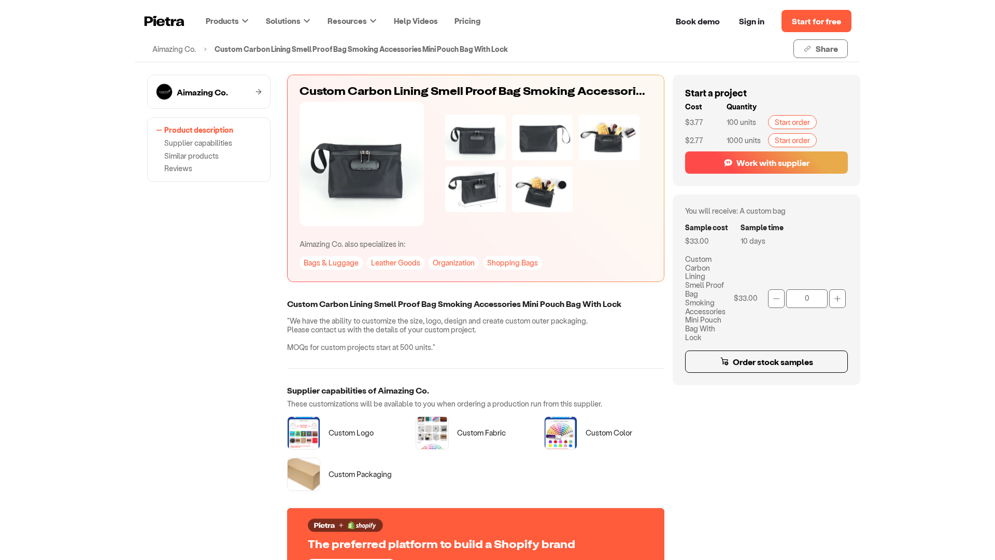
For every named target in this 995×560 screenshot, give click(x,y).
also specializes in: (352, 244)
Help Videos (416, 20)
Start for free (816, 21)
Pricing (467, 20)
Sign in (751, 21)
